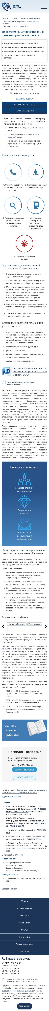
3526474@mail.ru (15, 855)
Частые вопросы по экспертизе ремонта (19, 792)
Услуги (24, 901)
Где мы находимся (24, 944)
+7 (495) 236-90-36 (11, 963)
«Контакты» (13, 146)
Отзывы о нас (24, 916)
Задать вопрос (24, 777)
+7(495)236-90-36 (33, 839)
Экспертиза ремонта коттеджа (31, 790)
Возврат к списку (9, 889)
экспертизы (7, 649)
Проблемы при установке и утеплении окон (24, 47)
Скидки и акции (24, 908)
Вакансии (24, 951)
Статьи (24, 930)
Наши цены (24, 923)
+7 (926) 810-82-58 (10, 971)
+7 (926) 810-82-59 (16, 826)
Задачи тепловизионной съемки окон (21, 43)
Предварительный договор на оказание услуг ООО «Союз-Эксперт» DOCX (30, 371)
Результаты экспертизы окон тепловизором (24, 51)
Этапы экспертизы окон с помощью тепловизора (20, 56)
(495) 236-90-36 (28, 128)
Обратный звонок (24, 769)
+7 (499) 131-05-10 (19, 811)
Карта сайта (24, 937)
